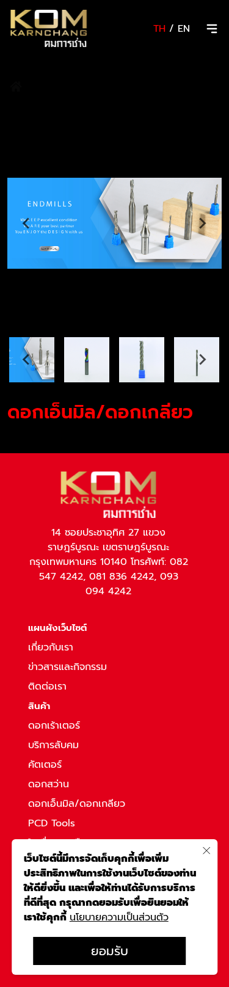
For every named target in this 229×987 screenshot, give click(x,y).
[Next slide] (202, 223)
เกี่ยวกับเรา (50, 647)
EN (184, 28)
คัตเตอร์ (45, 764)
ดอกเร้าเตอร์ (54, 725)
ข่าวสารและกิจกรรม (67, 667)
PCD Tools (51, 823)
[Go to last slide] (27, 223)
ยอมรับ (109, 951)
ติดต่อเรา (47, 686)
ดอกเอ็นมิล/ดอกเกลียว (76, 803)
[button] (86, 359)
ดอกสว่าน (48, 784)
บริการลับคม (53, 745)
